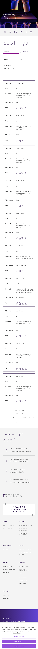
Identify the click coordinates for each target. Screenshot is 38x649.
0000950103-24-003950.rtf (23, 369)
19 (19, 410)
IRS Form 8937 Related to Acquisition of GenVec (18, 471)
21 (26, 410)
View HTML (17, 108)
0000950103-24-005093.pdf (20, 108)
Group (6, 56)
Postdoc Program (9, 569)
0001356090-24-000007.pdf (20, 303)
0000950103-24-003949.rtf (23, 336)
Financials (23, 577)
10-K (17, 283)
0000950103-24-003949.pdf (20, 336)
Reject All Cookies (19, 641)
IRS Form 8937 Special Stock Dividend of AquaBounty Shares (20, 481)
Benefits (6, 572)
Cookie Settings (19, 636)
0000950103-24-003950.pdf (20, 369)
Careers (5, 562)
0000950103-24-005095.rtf (23, 141)
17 (12, 410)
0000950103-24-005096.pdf (20, 206)
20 (23, 410)
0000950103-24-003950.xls (26, 369)
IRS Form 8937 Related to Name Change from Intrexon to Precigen (21, 450)
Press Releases (24, 566)
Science (22, 521)
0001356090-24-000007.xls (26, 303)
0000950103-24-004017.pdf (20, 271)
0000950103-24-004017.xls (26, 271)
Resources (22, 583)
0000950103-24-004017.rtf (23, 271)
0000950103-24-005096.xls (26, 206)
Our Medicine (7, 546)
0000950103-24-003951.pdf (20, 401)
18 (16, 410)
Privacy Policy (16, 633)
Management (7, 528)
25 (17, 413)
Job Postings (7, 566)
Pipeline (21, 546)
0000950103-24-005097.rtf (23, 238)
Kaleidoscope (14, 421)
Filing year (7, 65)
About (5, 521)
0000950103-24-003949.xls (26, 336)
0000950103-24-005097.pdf (20, 238)
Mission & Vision (8, 525)
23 (33, 410)
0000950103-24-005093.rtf (23, 108)
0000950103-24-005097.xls (26, 238)
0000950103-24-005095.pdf (20, 141)
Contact (5, 591)
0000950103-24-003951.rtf (23, 401)
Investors (22, 562)
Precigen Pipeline (25, 549)
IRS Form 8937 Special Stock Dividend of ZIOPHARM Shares (20, 460)
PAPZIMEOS (6, 549)
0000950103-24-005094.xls (26, 173)
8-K (17, 251)
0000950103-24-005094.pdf (20, 173)
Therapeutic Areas (25, 525)
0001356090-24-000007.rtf (23, 303)
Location (6, 598)
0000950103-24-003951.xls (26, 401)
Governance (23, 580)
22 (29, 410)
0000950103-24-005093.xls (26, 108)
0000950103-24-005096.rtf (23, 206)
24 (13, 413)
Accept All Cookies (19, 646)
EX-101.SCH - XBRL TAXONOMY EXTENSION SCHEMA (29, 271)
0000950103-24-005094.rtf (23, 173)
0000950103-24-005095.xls (26, 141)
